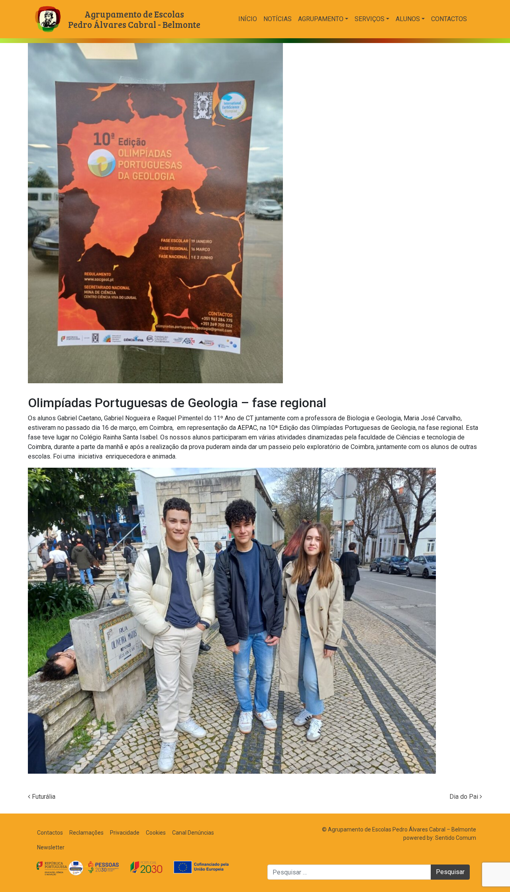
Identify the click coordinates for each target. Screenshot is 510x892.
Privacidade (124, 832)
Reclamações (86, 832)
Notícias (277, 19)
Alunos (408, 19)
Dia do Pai (464, 796)
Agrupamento (320, 19)
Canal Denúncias (193, 832)
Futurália (42, 796)
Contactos (449, 19)
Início (247, 19)
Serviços (369, 19)
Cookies (156, 832)
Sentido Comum (455, 838)
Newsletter (51, 847)
